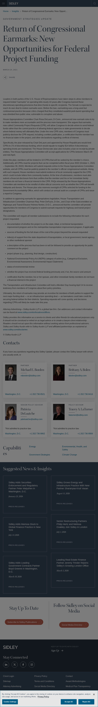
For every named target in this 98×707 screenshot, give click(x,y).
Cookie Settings (10, 701)
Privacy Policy (50, 696)
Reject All (86, 701)
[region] (49, 698)
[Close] (94, 694)
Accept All (69, 701)
